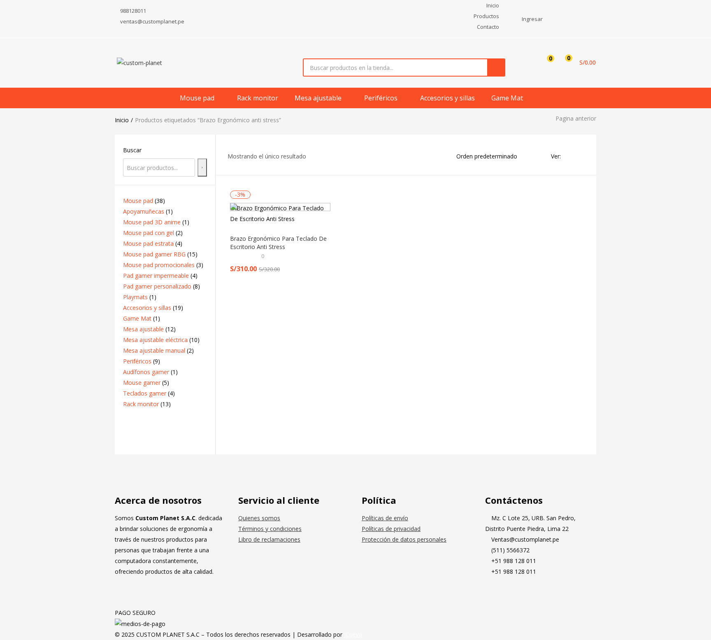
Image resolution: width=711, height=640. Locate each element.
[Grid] (569, 156)
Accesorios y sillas (447, 97)
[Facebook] (495, 593)
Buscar (132, 150)
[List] (581, 156)
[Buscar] (202, 167)
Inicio (122, 120)
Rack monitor (257, 97)
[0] (544, 63)
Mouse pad (198, 97)
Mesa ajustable (319, 97)
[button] (578, 62)
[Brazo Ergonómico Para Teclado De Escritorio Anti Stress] (280, 213)
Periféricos (381, 97)
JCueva (353, 634)
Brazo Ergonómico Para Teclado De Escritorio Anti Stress (278, 243)
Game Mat (507, 97)
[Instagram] (517, 593)
